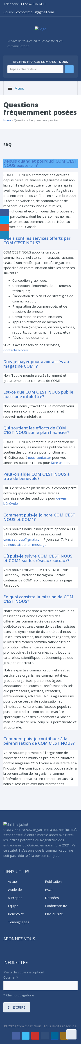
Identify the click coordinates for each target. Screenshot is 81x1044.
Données (52, 897)
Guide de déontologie (17, 889)
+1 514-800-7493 (32, 4)
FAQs (49, 889)
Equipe (13, 905)
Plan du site (54, 914)
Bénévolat (16, 914)
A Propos (15, 897)
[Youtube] (35, 1036)
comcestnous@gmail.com (35, 12)
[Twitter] (25, 1036)
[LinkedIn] (54, 1036)
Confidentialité (56, 905)
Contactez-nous (15, 350)
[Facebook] (16, 1036)
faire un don (60, 462)
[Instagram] (64, 1036)
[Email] (45, 1036)
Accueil (13, 881)
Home (7, 120)
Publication (53, 881)
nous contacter (39, 457)
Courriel (10, 977)
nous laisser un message (27, 544)
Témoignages (18, 922)
